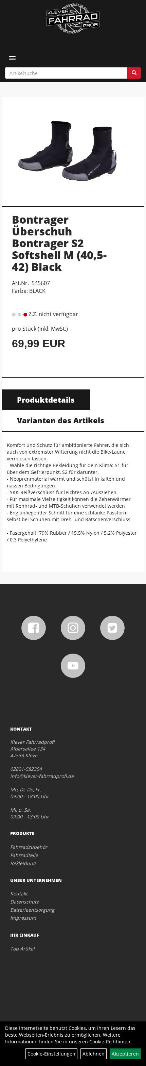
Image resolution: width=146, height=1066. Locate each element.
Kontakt (19, 893)
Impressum (23, 918)
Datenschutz (24, 901)
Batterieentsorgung (32, 910)
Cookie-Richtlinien (109, 1041)
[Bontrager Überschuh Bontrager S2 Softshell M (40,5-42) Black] (73, 148)
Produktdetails (46, 400)
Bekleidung (23, 863)
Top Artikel (22, 948)
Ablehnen (94, 1053)
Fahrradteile (24, 855)
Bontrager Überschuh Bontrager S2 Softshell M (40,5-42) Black (59, 243)
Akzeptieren (125, 1053)
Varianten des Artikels (60, 420)
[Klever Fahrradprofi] (73, 18)
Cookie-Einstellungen (51, 1053)
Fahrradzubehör (28, 847)
